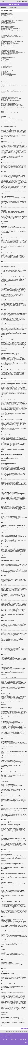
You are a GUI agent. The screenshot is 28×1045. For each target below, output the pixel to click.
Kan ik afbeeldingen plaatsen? (6, 61)
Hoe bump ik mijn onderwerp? (6, 54)
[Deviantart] (23, 1039)
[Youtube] (26, 1043)
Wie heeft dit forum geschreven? (6, 117)
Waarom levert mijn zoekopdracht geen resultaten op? (10, 97)
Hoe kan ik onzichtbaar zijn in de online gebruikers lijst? (10, 28)
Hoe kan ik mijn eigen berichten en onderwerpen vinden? (11, 100)
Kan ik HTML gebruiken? (5, 59)
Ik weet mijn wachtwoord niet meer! (7, 21)
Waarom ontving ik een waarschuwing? (8, 50)
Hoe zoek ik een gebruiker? (6, 99)
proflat (4, 1035)
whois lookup (5, 998)
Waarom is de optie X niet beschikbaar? (8, 118)
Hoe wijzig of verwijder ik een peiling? (7, 46)
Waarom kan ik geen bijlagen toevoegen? (8, 49)
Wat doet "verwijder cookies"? (6, 23)
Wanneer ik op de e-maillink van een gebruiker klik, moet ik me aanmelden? (12, 37)
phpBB (6, 1033)
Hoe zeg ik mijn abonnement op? (6, 108)
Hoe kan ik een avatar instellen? (6, 34)
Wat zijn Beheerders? (5, 71)
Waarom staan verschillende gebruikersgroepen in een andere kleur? (13, 76)
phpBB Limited (19, 976)
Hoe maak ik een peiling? (5, 44)
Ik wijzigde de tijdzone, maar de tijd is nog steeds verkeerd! (11, 30)
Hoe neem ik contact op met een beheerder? (9, 122)
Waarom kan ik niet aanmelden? (6, 19)
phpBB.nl (11, 1034)
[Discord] (20, 1039)
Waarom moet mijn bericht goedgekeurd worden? (9, 53)
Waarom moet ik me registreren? (6, 14)
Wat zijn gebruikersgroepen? (6, 73)
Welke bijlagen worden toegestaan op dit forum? (9, 112)
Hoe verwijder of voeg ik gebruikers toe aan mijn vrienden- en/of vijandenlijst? (12, 92)
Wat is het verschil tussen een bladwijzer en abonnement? (11, 104)
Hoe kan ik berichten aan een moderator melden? (9, 51)
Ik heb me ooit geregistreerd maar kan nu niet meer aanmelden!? (12, 20)
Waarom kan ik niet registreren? (6, 16)
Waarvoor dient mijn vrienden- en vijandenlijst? (9, 90)
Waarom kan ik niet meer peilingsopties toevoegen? (10, 45)
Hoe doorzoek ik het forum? (6, 96)
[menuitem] (2, 1)
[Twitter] (6, 1039)
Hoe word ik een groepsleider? (6, 75)
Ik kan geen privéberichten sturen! (7, 82)
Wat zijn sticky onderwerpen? (6, 65)
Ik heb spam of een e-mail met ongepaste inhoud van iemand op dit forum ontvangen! (13, 86)
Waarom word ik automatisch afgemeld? (8, 22)
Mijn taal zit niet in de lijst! (5, 31)
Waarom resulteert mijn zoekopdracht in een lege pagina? (11, 98)
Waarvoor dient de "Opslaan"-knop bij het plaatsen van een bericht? (13, 52)
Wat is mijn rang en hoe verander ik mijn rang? (9, 35)
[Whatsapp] (4, 1039)
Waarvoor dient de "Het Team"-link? (7, 79)
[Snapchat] (9, 1039)
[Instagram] (15, 1039)
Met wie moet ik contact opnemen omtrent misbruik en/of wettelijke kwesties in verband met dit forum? (12, 120)
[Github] (18, 1039)
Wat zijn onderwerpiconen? (5, 67)
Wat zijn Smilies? (4, 60)
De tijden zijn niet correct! (5, 29)
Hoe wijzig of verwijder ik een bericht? (7, 42)
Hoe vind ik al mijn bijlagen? (6, 113)
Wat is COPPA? (4, 15)
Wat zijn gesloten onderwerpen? (6, 66)
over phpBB (15, 978)
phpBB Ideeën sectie (11, 987)
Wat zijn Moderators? (4, 72)
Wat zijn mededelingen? (5, 64)
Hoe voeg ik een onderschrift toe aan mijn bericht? (10, 43)
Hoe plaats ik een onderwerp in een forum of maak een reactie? (12, 41)
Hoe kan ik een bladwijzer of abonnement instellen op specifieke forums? (13, 107)
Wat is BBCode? (4, 58)
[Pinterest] (12, 1039)
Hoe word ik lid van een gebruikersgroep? (8, 74)
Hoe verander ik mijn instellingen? (7, 27)
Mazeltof (8, 1035)
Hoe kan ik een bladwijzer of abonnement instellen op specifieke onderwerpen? (12, 106)
